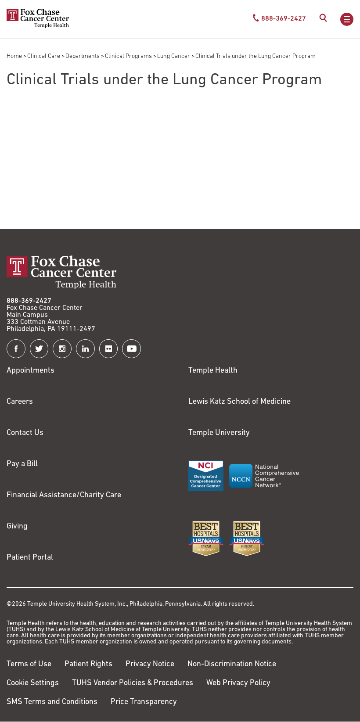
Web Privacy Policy (238, 683)
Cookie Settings (33, 683)
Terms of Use (29, 664)
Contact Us (25, 433)
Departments (82, 56)
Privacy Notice (150, 664)
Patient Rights (88, 664)
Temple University (219, 433)
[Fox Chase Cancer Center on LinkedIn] (85, 348)
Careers (20, 402)
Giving (17, 527)
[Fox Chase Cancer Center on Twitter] (39, 348)
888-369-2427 (29, 301)
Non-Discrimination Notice (231, 664)
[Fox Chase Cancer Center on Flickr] (108, 348)
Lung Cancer (173, 56)
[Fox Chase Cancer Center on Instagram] (62, 348)
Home (14, 56)
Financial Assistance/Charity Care (64, 495)
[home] (38, 26)
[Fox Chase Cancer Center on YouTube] (131, 348)
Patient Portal (30, 558)
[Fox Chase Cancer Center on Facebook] (16, 348)
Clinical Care (43, 56)
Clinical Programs (128, 56)
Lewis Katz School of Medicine (239, 402)
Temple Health (213, 371)
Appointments (30, 371)
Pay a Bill (22, 464)
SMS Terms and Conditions (52, 702)
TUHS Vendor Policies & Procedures (132, 683)
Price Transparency (144, 702)
